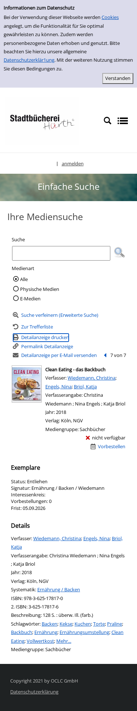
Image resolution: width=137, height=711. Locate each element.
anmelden (73, 163)
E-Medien (30, 298)
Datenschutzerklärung (34, 691)
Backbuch (21, 632)
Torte (99, 623)
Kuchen (83, 623)
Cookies (110, 17)
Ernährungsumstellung (84, 632)
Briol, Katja (85, 386)
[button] (119, 252)
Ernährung (45, 632)
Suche (18, 239)
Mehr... (63, 641)
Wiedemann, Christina (91, 377)
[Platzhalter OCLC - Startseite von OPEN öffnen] (42, 120)
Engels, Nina (58, 386)
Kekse (66, 623)
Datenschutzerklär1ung (29, 60)
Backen (49, 623)
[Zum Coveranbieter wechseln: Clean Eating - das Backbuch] (27, 384)
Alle (24, 279)
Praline (114, 623)
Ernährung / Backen (58, 589)
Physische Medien (39, 289)
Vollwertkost (40, 641)
